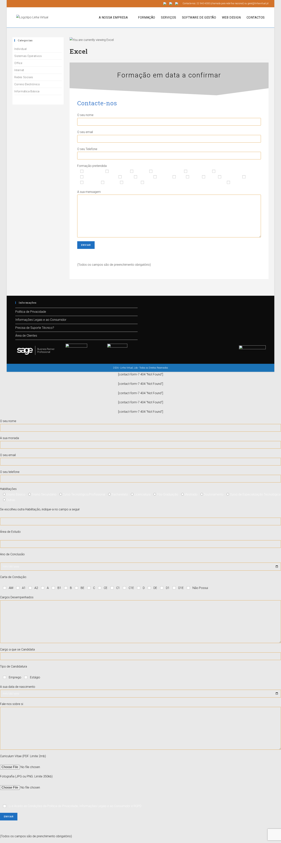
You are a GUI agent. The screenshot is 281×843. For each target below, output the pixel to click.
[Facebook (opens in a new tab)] (14, 4)
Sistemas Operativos (28, 56)
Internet (19, 70)
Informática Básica (27, 91)
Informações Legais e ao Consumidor (40, 320)
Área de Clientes (26, 335)
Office (18, 63)
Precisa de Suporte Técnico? (34, 328)
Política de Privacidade (30, 311)
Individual (20, 48)
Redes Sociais (23, 77)
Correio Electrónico (27, 84)
